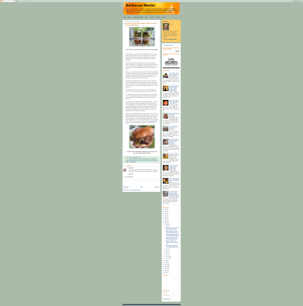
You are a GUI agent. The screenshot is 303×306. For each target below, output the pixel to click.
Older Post (157, 187)
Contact (163, 17)
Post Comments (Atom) (135, 189)
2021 (165, 209)
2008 (165, 268)
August (167, 224)
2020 (165, 211)
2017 (165, 215)
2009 (165, 266)
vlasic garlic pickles (144, 160)
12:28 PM (131, 174)
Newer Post (126, 187)
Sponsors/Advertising (138, 17)
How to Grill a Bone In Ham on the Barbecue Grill (174, 180)
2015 (165, 218)
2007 (165, 270)
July (167, 226)
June (167, 249)
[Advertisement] (140, 182)
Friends (158, 17)
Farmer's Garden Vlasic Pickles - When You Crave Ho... (171, 242)
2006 (165, 272)
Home (124, 17)
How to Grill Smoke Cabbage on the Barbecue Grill (173, 167)
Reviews (152, 17)
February (168, 256)
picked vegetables (133, 158)
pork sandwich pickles (143, 158)
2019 (165, 213)
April (167, 253)
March (167, 254)
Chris (130, 167)
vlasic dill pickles (153, 158)
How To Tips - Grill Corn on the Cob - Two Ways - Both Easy (174, 74)
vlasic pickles (133, 161)
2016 (165, 217)
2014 (165, 220)
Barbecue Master (140, 5)
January (168, 258)
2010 (165, 264)
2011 (165, 262)
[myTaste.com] (166, 298)
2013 (165, 222)
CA (171, 24)
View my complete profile (170, 39)
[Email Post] (139, 157)
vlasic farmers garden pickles (132, 160)
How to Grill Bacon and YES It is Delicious (173, 128)
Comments (167, 295)
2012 (165, 261)
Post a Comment (129, 176)
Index (146, 17)
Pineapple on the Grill (174, 154)
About (129, 17)
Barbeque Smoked (168, 45)
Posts (166, 292)
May (167, 251)
